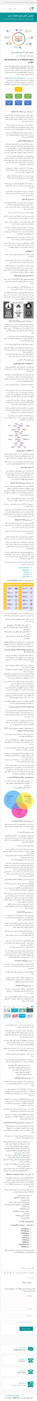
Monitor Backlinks (24, 568)
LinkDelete (26, 572)
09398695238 (21, 1373)
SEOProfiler (26, 577)
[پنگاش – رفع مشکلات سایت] (30, 8)
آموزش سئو (21, 19)
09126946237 (22, 1361)
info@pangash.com (19, 1350)
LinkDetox (26, 575)
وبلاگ (27, 19)
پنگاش (31, 19)
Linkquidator (26, 570)
